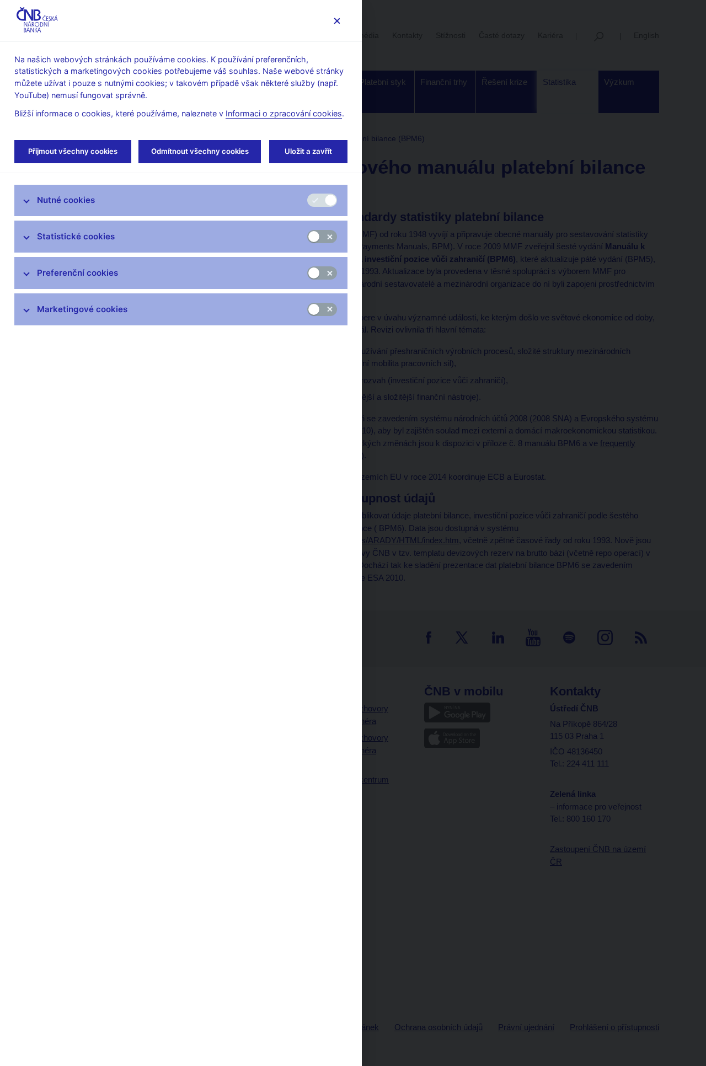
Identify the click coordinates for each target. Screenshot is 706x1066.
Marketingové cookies (82, 309)
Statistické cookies (76, 236)
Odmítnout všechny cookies (200, 151)
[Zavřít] (336, 20)
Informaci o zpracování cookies (284, 113)
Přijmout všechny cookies (72, 151)
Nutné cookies (66, 200)
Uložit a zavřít (308, 151)
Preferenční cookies (77, 272)
